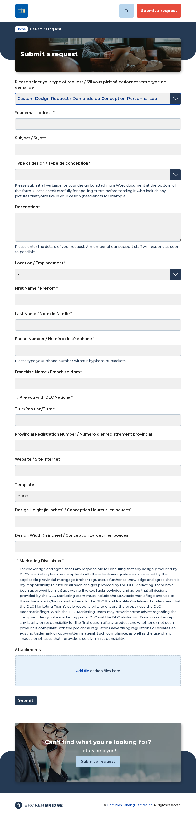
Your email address (34, 112)
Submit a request (159, 10)
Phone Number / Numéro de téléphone (53, 339)
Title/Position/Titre (34, 409)
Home (21, 29)
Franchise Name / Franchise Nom (47, 372)
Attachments (28, 649)
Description (26, 207)
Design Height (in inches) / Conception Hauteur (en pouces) (73, 510)
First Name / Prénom (35, 288)
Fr (127, 10)
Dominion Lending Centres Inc (129, 805)
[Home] (21, 11)
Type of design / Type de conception (51, 163)
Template (24, 484)
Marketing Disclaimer (41, 560)
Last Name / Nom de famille (42, 313)
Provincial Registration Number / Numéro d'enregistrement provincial (83, 434)
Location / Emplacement (39, 263)
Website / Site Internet (37, 459)
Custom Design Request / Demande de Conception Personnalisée (87, 98)
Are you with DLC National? (46, 397)
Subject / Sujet (29, 138)
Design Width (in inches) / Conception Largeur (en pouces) (72, 535)
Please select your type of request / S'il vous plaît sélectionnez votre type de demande (90, 84)
